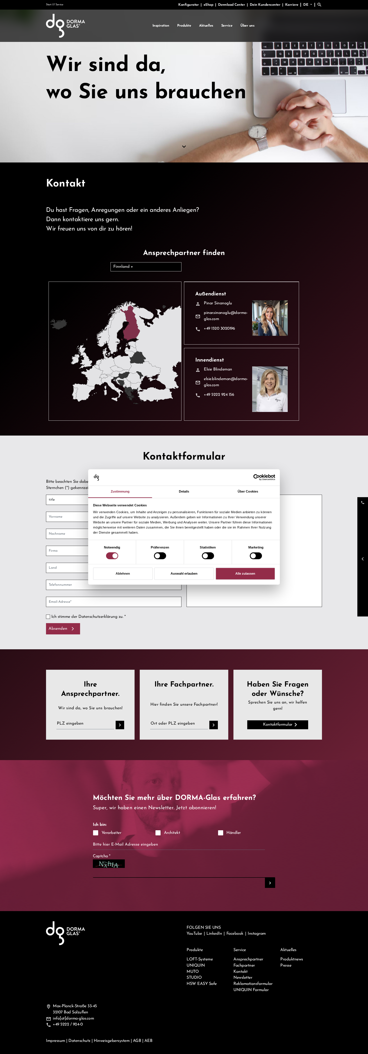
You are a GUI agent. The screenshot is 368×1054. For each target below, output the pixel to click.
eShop (209, 5)
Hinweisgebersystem (111, 1041)
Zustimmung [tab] (120, 491)
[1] (270, 883)
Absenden (58, 629)
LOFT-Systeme (200, 959)
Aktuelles (206, 25)
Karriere (291, 5)
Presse (285, 965)
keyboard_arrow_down (184, 147)
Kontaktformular (277, 724)
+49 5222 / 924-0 (68, 1024)
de (306, 5)
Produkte (184, 25)
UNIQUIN (196, 965)
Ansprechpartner (248, 959)
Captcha (102, 856)
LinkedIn (214, 934)
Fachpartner (244, 965)
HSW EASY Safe (202, 984)
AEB (148, 1041)
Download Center (232, 5)
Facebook (234, 934)
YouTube (194, 934)
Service (227, 25)
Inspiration (160, 25)
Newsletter (242, 978)
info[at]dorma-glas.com (73, 1018)
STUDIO (194, 978)
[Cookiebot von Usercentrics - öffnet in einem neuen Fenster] (256, 477)
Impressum (55, 1041)
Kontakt (240, 972)
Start (48, 4)
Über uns (247, 25)
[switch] (160, 556)
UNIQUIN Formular (251, 990)
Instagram (257, 934)
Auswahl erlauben (184, 573)
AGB (137, 1041)
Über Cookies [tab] (248, 491)
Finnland (121, 267)
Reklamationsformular (252, 984)
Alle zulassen (245, 573)
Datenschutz (79, 1041)
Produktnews (291, 959)
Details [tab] (184, 491)
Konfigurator (189, 5)
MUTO (193, 972)
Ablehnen (123, 573)
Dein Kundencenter (265, 5)
